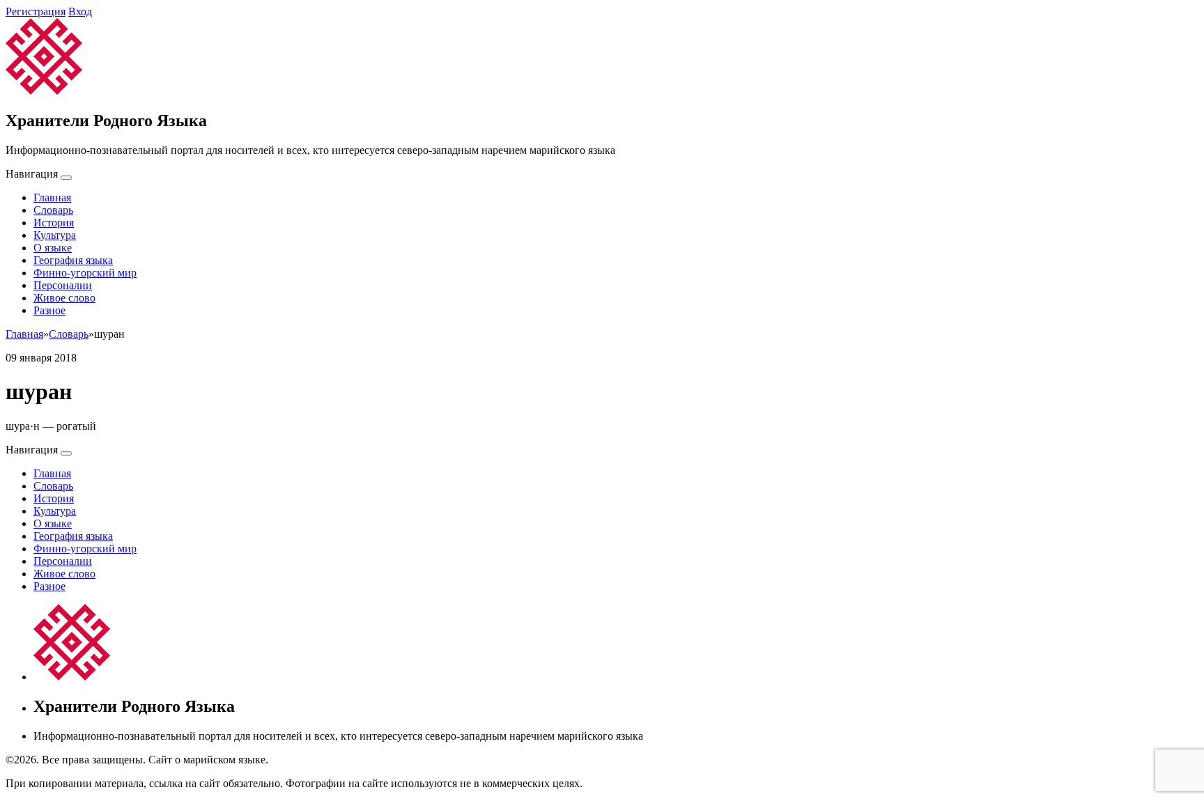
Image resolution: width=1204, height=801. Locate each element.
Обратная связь (307, 759)
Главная (52, 197)
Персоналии (62, 285)
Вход (80, 11)
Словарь (53, 210)
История (53, 222)
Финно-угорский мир (85, 273)
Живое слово (64, 298)
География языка (73, 260)
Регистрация (35, 11)
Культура (54, 235)
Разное (49, 310)
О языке (52, 248)
